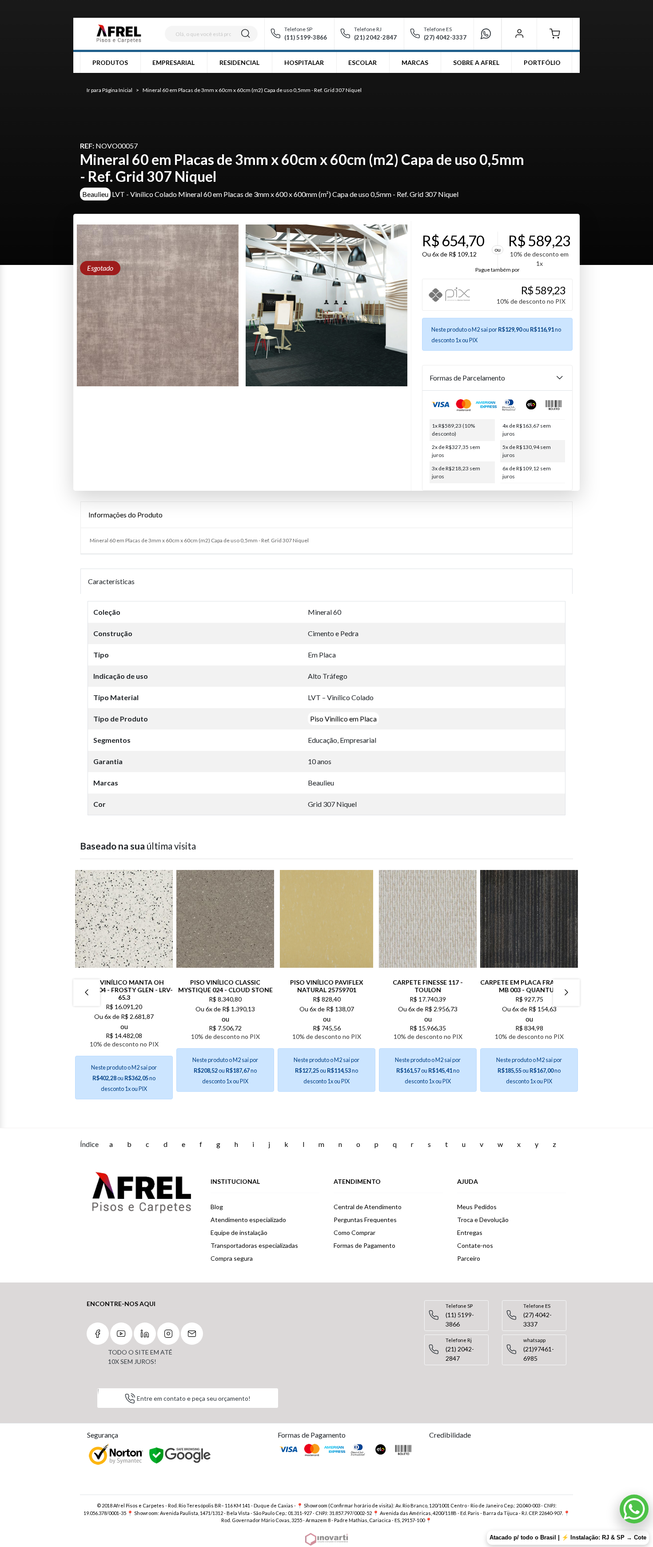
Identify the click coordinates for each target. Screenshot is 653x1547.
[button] (554, 34)
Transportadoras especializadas (254, 1245)
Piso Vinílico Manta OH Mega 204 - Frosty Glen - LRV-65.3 (124, 989)
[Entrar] (519, 34)
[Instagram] (168, 1334)
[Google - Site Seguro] (180, 1456)
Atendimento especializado (248, 1219)
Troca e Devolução (483, 1219)
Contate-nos (475, 1245)
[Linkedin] (145, 1334)
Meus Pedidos (477, 1206)
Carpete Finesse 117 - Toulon (428, 986)
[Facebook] (98, 1334)
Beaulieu (95, 194)
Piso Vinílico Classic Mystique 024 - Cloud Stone (225, 986)
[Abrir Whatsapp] (634, 1509)
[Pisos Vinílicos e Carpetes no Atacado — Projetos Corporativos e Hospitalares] (119, 34)
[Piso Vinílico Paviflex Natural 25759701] (326, 919)
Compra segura (232, 1258)
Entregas (469, 1232)
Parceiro (468, 1258)
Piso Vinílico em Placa (343, 718)
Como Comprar (354, 1232)
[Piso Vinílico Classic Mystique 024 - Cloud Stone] (225, 919)
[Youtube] (121, 1334)
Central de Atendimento (368, 1206)
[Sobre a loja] (141, 1192)
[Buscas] (246, 34)
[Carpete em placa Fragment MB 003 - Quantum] (529, 919)
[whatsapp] (490, 34)
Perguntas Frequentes (365, 1219)
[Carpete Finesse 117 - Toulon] (428, 919)
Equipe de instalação (239, 1232)
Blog (217, 1206)
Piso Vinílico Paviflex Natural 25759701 (326, 986)
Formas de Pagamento (364, 1245)
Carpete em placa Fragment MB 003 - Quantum (529, 986)
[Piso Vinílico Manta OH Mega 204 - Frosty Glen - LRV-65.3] (124, 919)
